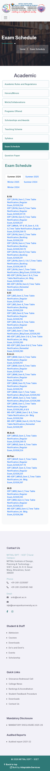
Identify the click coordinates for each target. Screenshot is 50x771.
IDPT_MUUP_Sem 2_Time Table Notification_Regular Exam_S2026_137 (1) (22, 462)
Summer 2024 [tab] (30, 182)
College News (15, 684)
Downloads (14, 643)
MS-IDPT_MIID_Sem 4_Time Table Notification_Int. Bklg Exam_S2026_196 (23, 511)
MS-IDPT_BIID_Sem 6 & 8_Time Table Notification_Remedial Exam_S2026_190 (24, 348)
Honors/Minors (12, 93)
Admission (14, 633)
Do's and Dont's (16, 648)
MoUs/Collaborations (15, 102)
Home (22, 49)
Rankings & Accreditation (21, 689)
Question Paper (12, 155)
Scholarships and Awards (17, 120)
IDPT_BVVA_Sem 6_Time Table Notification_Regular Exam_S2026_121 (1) (21, 211)
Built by (26, 767)
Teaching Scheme (13, 129)
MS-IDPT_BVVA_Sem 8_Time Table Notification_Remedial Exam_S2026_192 (23, 287)
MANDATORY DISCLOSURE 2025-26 (26, 725)
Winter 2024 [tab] (13, 187)
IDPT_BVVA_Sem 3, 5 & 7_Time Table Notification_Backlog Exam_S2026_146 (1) (24, 264)
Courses (13, 638)
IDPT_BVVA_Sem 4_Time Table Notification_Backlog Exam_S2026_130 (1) (21, 246)
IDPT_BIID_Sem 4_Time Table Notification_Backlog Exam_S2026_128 (21, 307)
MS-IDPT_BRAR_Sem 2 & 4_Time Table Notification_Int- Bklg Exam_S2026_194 (22, 415)
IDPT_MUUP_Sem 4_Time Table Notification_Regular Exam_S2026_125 (22, 471)
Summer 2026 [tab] (14, 176)
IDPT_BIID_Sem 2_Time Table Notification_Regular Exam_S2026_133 (21, 299)
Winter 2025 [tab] (13, 182)
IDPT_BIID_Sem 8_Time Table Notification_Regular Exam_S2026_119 (21, 325)
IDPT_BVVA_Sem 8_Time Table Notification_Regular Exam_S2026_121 (21, 220)
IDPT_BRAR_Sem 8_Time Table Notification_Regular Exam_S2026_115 (21, 377)
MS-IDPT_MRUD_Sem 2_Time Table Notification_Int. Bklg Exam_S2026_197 (24, 479)
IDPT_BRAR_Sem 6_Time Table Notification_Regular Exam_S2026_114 (21, 369)
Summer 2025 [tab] (32, 176)
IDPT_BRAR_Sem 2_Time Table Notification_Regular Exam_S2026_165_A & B (21, 406)
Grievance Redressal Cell (21, 679)
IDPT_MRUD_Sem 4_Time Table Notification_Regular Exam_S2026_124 (22, 447)
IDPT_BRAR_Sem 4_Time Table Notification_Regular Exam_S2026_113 (21, 360)
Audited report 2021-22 (20, 741)
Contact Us (14, 704)
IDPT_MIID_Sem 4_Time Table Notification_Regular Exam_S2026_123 (21, 503)
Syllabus (9, 138)
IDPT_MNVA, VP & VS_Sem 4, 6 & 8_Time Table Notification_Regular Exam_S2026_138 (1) (24, 228)
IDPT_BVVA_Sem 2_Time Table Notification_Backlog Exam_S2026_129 (21, 237)
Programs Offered (13, 111)
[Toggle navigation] (5, 17)
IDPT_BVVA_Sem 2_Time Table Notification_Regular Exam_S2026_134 (21, 202)
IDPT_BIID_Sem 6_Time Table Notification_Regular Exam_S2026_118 (20, 316)
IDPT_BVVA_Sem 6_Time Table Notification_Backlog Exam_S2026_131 (21, 255)
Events (12, 653)
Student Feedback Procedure (23, 694)
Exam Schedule (12, 146)
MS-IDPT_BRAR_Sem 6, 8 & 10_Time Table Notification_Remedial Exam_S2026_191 (24, 424)
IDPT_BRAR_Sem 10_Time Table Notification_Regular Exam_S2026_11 (22, 386)
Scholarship (14, 658)
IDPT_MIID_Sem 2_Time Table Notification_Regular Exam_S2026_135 (21, 494)
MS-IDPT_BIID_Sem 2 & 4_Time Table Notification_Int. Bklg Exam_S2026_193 (24, 339)
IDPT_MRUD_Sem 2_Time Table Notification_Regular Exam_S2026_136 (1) (22, 439)
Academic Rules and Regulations (21, 84)
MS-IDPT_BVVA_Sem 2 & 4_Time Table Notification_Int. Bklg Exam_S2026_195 (22, 278)
